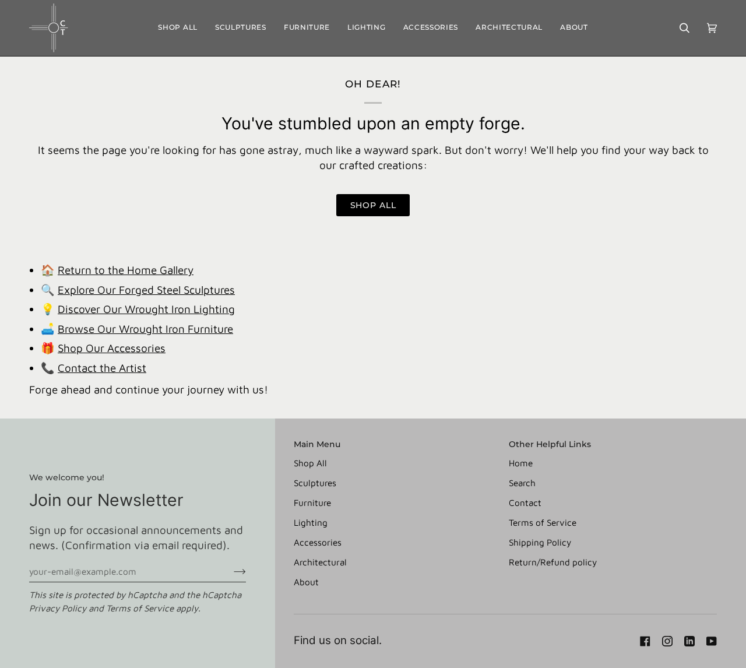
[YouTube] (711, 641)
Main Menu (317, 444)
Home (521, 463)
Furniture (312, 502)
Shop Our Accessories (112, 348)
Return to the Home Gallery (125, 269)
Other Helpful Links (550, 444)
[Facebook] (645, 641)
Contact (525, 502)
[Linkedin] (689, 641)
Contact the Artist (102, 367)
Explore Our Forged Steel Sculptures (146, 289)
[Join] (230, 571)
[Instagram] (667, 641)
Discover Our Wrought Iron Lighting (146, 309)
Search (522, 482)
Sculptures (315, 482)
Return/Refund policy (553, 562)
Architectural (320, 562)
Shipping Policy (540, 542)
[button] (240, 28)
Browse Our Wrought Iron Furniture (145, 328)
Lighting (311, 522)
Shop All (310, 463)
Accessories (318, 542)
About (306, 581)
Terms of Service (140, 608)
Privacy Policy (57, 608)
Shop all (373, 205)
